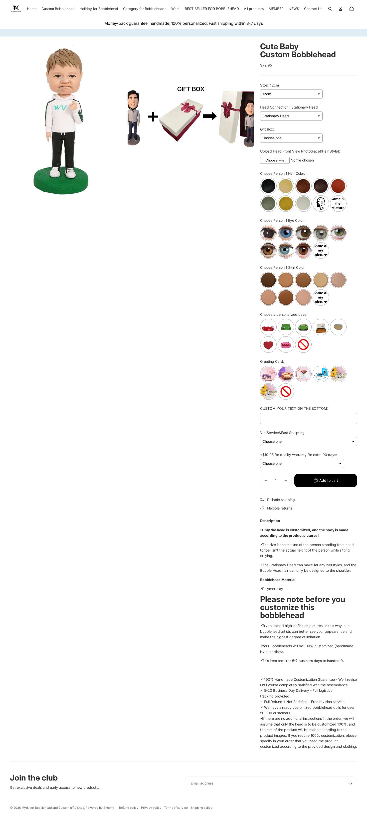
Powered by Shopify (100, 808)
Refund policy (128, 808)
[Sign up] (350, 783)
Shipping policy (201, 808)
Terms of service (176, 808)
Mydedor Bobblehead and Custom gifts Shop (52, 808)
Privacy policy (151, 808)
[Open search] (330, 8)
